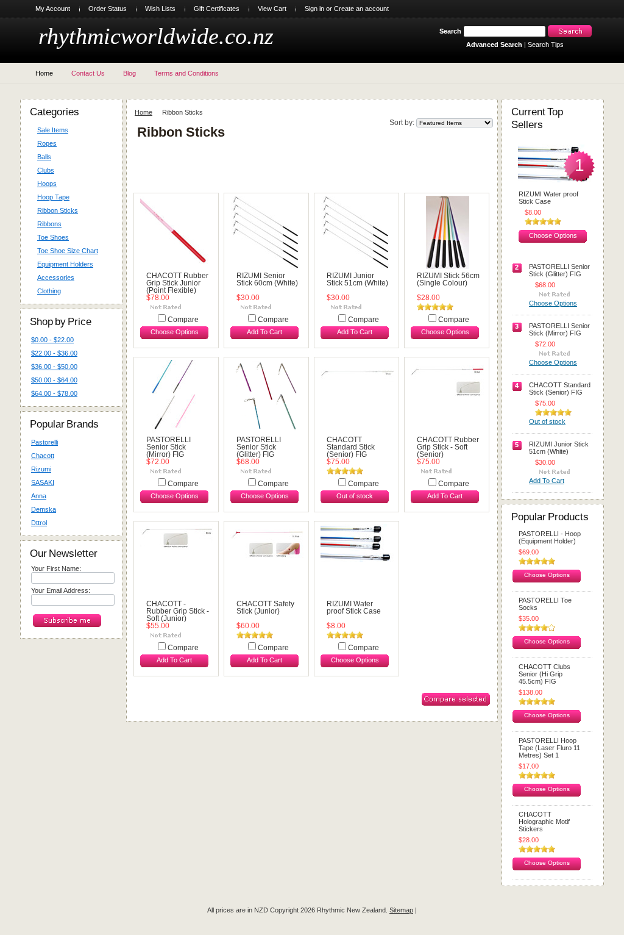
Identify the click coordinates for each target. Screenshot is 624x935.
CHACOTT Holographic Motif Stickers (544, 822)
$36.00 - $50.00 (54, 366)
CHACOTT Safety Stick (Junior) (265, 607)
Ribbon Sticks (57, 210)
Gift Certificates (216, 8)
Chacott (42, 455)
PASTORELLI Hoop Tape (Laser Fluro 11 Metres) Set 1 (549, 748)
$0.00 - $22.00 (52, 339)
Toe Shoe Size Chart (67, 250)
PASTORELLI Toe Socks (545, 603)
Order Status (107, 8)
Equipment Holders (65, 264)
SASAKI (42, 482)
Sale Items (52, 130)
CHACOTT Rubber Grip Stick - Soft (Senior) (448, 447)
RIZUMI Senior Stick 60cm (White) (267, 279)
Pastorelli (44, 442)
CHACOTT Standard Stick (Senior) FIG (351, 447)
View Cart (272, 8)
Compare (183, 319)
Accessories (55, 277)
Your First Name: (56, 568)
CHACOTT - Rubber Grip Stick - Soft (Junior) (177, 611)
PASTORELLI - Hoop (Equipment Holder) (550, 537)
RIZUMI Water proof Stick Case (354, 607)
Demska (43, 509)
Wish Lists (160, 8)
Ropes (47, 143)
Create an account (361, 8)
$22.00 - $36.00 (54, 353)
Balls (44, 156)
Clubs (45, 170)
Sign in (314, 8)
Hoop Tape (53, 197)
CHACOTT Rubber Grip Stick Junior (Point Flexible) (177, 283)
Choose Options (175, 331)
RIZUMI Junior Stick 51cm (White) (357, 279)
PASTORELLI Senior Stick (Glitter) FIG (258, 447)
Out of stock (354, 496)
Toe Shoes (53, 237)
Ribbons (49, 223)
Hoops (47, 183)
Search (450, 31)
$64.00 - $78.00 (54, 393)
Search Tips (546, 44)
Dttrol (39, 522)
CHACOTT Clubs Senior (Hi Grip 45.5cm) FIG (544, 674)
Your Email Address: (60, 590)
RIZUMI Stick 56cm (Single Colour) (448, 279)
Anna (38, 496)
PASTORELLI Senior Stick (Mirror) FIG (168, 447)
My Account (52, 8)
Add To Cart (264, 331)
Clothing (49, 291)
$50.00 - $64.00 (54, 380)
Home (143, 112)
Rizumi (41, 469)
